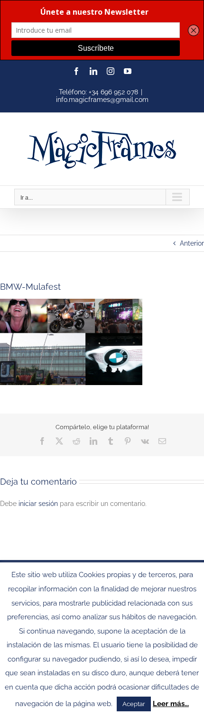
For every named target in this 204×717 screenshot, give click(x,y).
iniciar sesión (39, 503)
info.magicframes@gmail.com (102, 99)
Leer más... (171, 703)
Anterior (192, 243)
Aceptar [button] (133, 704)
